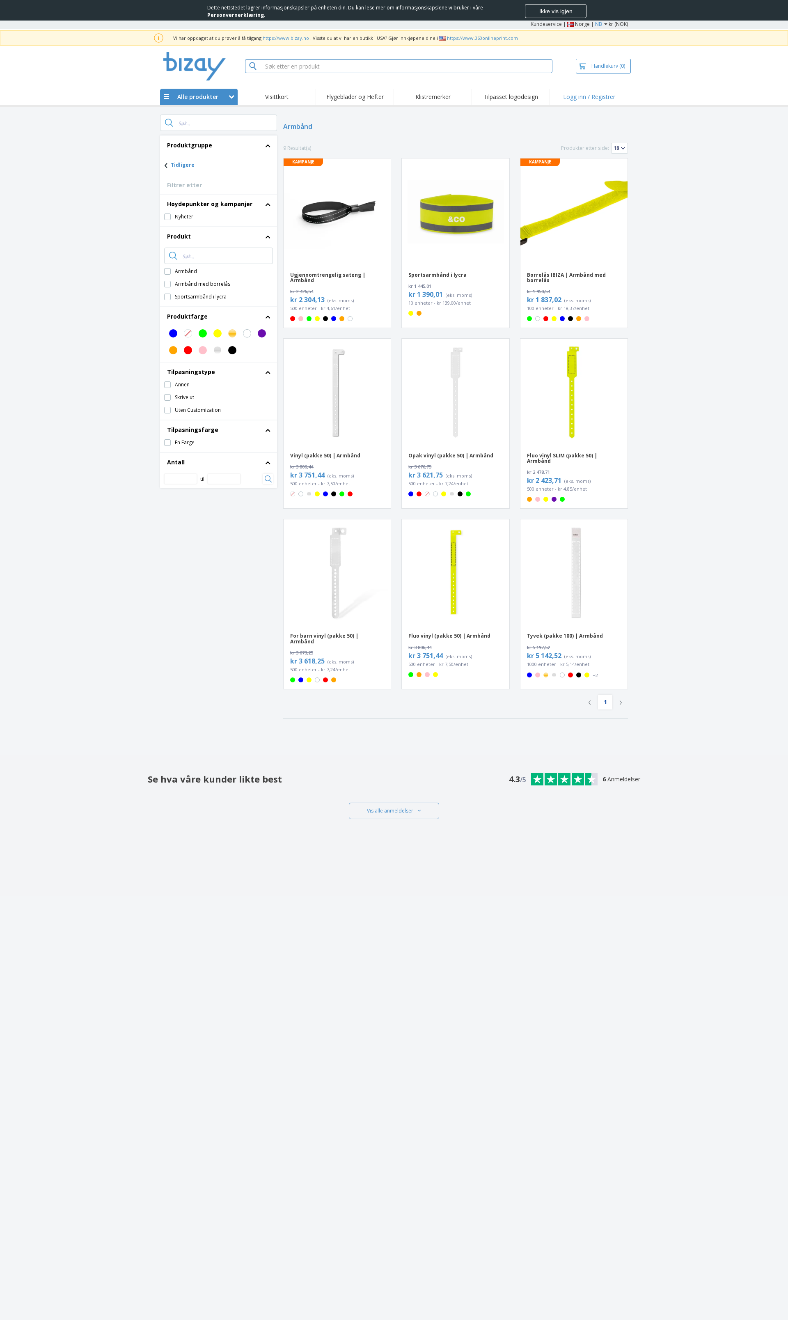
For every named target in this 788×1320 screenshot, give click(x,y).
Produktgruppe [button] (189, 145)
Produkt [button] (179, 236)
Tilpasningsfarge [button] (192, 430)
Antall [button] (176, 462)
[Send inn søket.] (169, 123)
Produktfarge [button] (187, 316)
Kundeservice (546, 24)
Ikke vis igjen (556, 11)
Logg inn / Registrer (589, 97)
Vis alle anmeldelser (390, 810)
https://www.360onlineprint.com (482, 38)
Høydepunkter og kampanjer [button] (209, 204)
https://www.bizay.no (286, 38)
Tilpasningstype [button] (191, 372)
